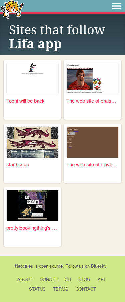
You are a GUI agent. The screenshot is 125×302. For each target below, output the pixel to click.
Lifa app (35, 44)
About (24, 279)
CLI (68, 279)
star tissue (17, 164)
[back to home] (12, 9)
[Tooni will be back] (32, 78)
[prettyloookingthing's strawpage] (32, 205)
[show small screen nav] (116, 6)
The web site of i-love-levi (92, 164)
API (101, 279)
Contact (86, 289)
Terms (60, 289)
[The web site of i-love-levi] (92, 142)
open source (51, 266)
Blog (84, 279)
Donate (48, 279)
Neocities (24, 266)
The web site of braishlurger (92, 100)
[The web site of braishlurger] (92, 78)
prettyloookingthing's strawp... (32, 227)
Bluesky (99, 266)
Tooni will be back (25, 100)
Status (37, 289)
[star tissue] (32, 142)
